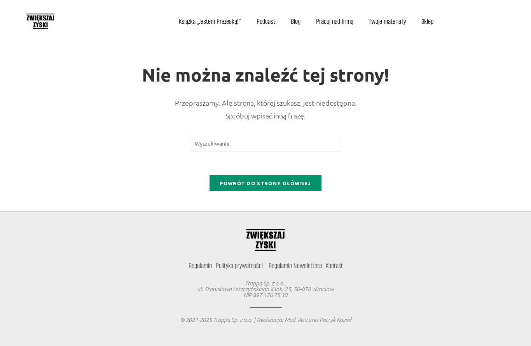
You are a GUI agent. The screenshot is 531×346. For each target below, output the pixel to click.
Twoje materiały (387, 21)
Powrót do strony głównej (265, 183)
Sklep (427, 21)
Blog (295, 21)
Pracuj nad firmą (334, 21)
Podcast (266, 21)
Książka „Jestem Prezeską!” (210, 21)
